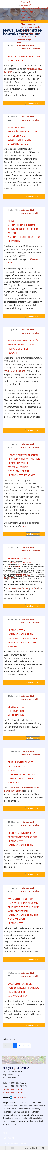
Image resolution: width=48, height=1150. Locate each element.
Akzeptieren (10, 584)
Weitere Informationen (18, 588)
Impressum (35, 588)
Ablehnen (24, 584)
